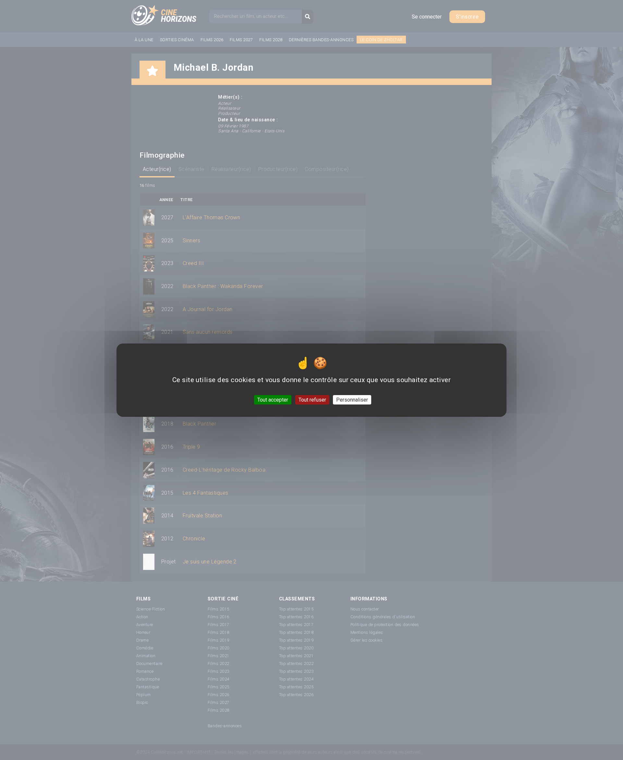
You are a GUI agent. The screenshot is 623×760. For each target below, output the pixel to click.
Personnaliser (352, 399)
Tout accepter (272, 399)
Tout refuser (312, 399)
